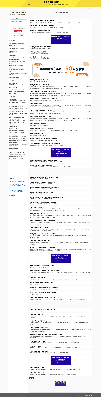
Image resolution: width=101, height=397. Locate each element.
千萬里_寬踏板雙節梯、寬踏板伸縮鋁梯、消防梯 (42, 265)
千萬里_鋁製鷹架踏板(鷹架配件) (38, 123)
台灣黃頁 (10, 395)
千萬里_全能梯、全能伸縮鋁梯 (37, 277)
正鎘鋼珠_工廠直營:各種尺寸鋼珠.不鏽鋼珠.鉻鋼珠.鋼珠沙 (44, 160)
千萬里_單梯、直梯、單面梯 (37, 367)
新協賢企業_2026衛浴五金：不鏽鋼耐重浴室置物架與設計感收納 (46, 334)
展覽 (48, 58)
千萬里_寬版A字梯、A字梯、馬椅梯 (39, 214)
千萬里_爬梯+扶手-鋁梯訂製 (37, 372)
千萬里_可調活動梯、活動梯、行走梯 (39, 327)
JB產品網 (16, 395)
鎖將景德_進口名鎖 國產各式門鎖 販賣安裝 (40, 47)
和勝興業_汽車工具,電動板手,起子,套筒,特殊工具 (42, 20)
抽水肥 (68, 95)
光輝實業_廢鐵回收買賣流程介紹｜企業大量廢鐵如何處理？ (44, 98)
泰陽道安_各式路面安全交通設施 (38, 52)
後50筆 (31, 378)
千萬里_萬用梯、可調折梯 (36, 314)
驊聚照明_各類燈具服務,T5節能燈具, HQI (40, 80)
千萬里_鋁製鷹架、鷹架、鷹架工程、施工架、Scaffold (43, 85)
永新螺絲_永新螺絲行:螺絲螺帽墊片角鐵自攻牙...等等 (43, 182)
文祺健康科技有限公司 (17, 191)
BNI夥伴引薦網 (33, 395)
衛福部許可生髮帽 (65, 32)
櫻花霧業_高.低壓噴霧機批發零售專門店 (40, 30)
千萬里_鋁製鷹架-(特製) (36, 103)
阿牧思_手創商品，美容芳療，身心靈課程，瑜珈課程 (43, 292)
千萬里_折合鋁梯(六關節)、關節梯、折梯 (40, 321)
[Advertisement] (60, 171)
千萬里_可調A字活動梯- (36, 346)
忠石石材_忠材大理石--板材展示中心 (39, 57)
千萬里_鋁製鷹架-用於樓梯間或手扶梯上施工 (41, 110)
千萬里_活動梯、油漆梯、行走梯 (38, 341)
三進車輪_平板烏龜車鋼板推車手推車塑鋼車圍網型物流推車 (44, 187)
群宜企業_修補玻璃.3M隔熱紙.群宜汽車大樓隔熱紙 (42, 282)
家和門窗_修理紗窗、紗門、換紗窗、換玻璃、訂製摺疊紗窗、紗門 (46, 197)
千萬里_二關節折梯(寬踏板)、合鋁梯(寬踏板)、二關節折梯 (44, 297)
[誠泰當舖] (60, 383)
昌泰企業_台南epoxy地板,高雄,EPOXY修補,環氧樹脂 (43, 202)
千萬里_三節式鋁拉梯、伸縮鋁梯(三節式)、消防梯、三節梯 (44, 270)
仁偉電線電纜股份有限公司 (18, 186)
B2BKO (27, 395)
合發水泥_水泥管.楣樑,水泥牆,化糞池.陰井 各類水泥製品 (44, 177)
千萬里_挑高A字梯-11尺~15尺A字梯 (39, 227)
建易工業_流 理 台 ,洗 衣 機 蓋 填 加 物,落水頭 (41, 192)
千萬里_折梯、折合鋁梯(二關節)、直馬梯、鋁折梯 (42, 309)
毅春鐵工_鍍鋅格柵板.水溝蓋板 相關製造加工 (41, 165)
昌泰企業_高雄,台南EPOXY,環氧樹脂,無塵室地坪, (42, 25)
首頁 (83, 8)
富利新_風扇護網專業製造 (36, 133)
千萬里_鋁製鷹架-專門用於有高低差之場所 (40, 117)
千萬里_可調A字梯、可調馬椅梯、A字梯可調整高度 (42, 220)
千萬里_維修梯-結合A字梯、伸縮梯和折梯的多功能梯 (43, 234)
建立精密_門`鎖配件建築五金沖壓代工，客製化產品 (42, 247)
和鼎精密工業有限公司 (17, 181)
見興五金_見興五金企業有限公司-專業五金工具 (41, 128)
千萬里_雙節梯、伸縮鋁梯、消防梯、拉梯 (40, 240)
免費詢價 (19, 31)
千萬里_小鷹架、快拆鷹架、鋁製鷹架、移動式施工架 (43, 91)
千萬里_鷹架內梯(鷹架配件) (37, 207)
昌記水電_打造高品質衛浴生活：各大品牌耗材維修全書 (43, 138)
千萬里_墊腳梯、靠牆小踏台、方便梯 (39, 351)
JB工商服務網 (22, 395)
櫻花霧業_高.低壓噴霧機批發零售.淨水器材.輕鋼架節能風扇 (44, 287)
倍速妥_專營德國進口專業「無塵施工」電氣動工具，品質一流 (45, 143)
